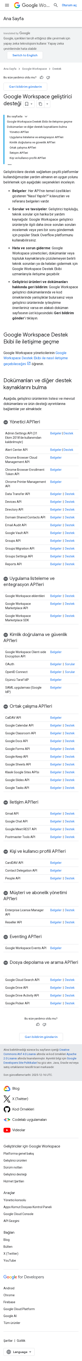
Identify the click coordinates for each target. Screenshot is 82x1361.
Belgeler (56, 433)
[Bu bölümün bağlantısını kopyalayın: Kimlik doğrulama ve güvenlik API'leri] (21, 641)
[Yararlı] (41, 77)
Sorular (70, 664)
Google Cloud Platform (19, 1309)
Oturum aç (69, 5)
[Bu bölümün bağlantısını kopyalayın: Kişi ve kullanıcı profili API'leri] (70, 851)
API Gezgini (11, 1221)
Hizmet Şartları (13, 1181)
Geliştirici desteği (15, 1174)
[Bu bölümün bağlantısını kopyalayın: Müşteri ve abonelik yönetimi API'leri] (21, 899)
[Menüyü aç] (7, 5)
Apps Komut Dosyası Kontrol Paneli (27, 1207)
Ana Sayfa (13, 18)
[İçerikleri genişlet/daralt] (26, 116)
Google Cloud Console (18, 1214)
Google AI (10, 1316)
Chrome (9, 1295)
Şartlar (8, 1340)
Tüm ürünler (11, 1323)
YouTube (9, 1260)
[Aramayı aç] (55, 5)
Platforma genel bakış (18, 1153)
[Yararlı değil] (48, 77)
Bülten (7, 1246)
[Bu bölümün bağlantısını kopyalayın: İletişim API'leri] (42, 802)
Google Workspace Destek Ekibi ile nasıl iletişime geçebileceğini (35, 358)
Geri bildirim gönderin (25, 87)
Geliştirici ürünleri (15, 1160)
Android (8, 1288)
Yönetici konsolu (14, 1200)
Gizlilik (21, 1340)
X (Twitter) (10, 1253)
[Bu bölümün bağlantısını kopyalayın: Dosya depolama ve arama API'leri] (7, 968)
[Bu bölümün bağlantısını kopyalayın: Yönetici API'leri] (44, 422)
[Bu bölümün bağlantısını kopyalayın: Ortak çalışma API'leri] (56, 706)
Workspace (44, 5)
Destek (56, 68)
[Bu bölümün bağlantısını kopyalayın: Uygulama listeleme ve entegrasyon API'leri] (48, 584)
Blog (6, 1239)
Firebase (9, 1302)
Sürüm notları (12, 1167)
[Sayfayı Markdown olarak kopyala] (40, 104)
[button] (41, 422)
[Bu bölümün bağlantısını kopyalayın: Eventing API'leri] (46, 937)
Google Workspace (34, 68)
